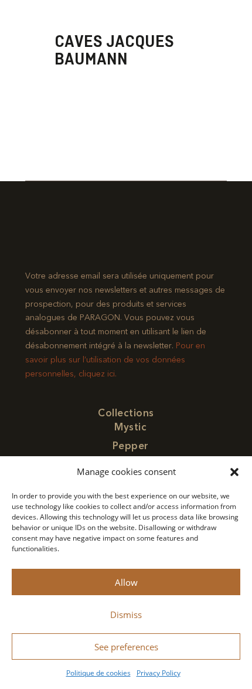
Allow (126, 582)
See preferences (126, 647)
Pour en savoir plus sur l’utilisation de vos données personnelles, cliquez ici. (115, 359)
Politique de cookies (98, 673)
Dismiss (126, 614)
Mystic (130, 427)
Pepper (131, 446)
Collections (126, 413)
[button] (234, 472)
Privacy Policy (159, 673)
